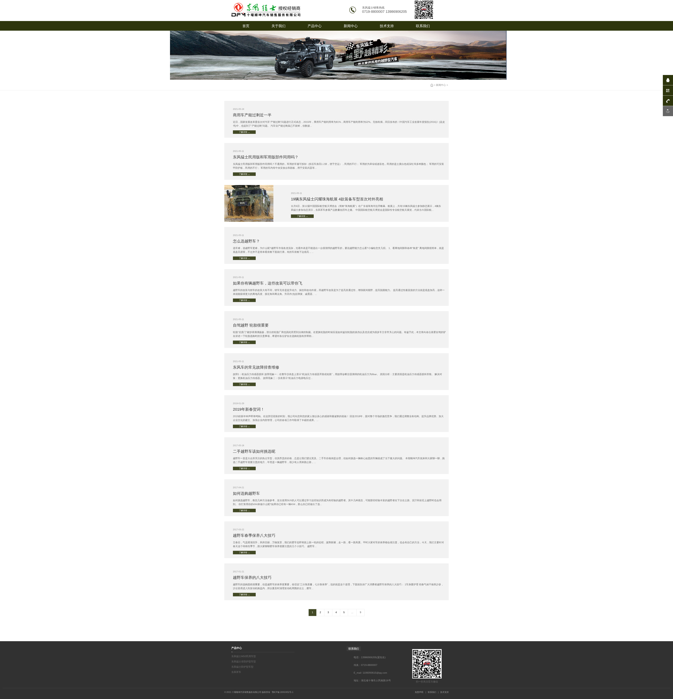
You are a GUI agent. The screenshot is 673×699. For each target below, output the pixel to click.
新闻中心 (351, 26)
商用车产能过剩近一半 (252, 115)
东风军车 (236, 672)
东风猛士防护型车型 (242, 666)
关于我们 (278, 26)
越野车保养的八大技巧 (252, 577)
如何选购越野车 (246, 493)
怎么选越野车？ (246, 241)
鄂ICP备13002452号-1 (282, 692)
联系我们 (423, 26)
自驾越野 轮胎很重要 (251, 325)
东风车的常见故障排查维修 (256, 367)
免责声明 (419, 692)
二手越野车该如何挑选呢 (254, 451)
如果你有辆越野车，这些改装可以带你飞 (267, 283)
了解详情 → (244, 132)
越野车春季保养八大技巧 (254, 535)
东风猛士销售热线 (373, 7)
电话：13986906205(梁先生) (370, 657)
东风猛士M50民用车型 (243, 656)
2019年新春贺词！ (248, 409)
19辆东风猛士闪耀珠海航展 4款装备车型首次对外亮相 (337, 199)
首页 (245, 26)
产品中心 (315, 26)
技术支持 (387, 26)
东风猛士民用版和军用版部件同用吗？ (265, 157)
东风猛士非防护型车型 (243, 661)
